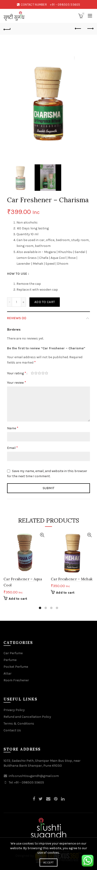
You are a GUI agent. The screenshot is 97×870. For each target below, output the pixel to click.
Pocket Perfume (16, 667)
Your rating (16, 373)
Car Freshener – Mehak (72, 579)
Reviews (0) (16, 318)
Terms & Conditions (19, 724)
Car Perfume (13, 653)
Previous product (78, 28)
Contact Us (12, 730)
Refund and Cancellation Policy (27, 717)
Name (12, 428)
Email (12, 447)
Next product (90, 28)
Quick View (42, 535)
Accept (48, 862)
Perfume (10, 660)
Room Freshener (16, 680)
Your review (16, 382)
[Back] (7, 28)
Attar (8, 673)
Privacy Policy (14, 710)
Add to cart (44, 302)
